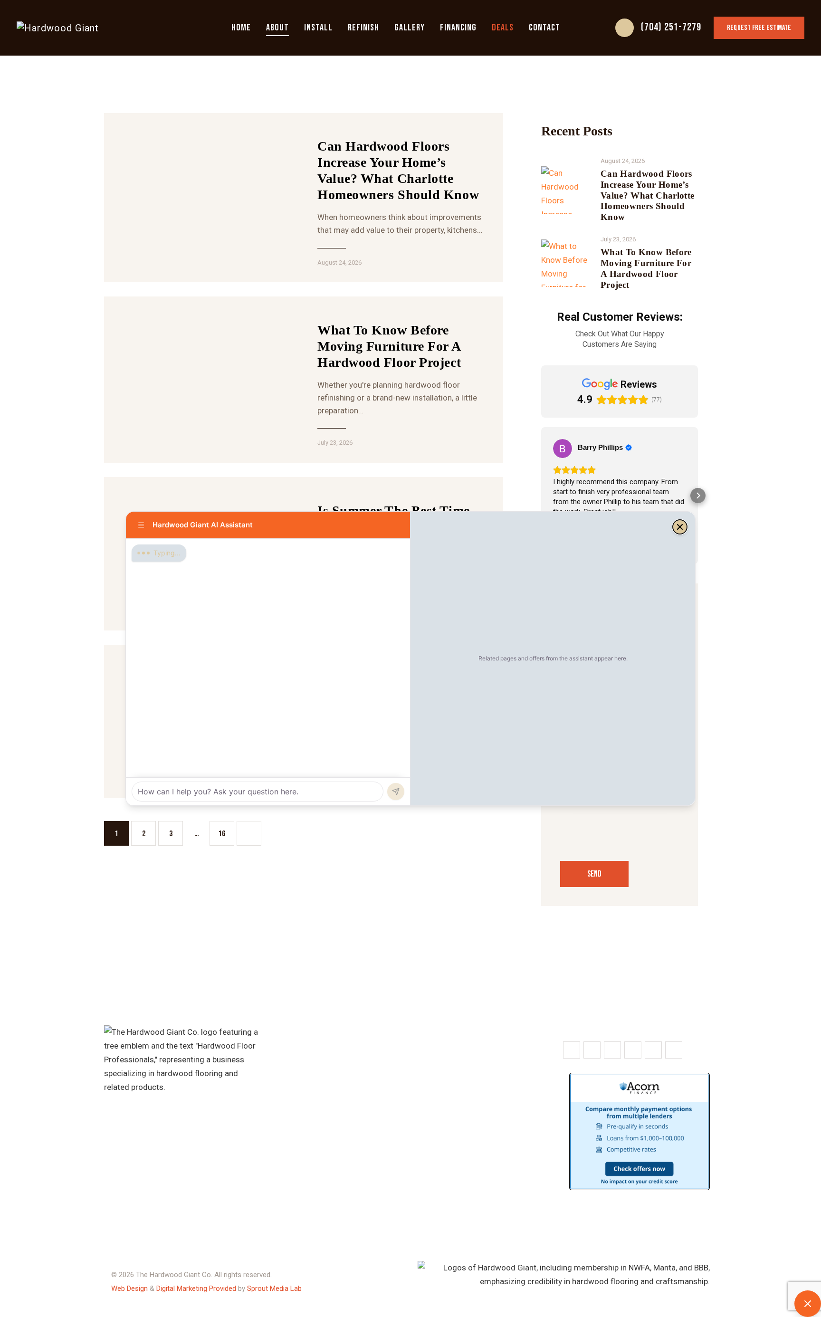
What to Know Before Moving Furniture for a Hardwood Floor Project (389, 346)
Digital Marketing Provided (196, 1288)
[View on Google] (562, 448)
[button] (541, 495)
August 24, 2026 (339, 262)
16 (222, 830)
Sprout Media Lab (274, 1288)
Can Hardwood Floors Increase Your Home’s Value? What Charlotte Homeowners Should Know (398, 170)
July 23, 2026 (335, 442)
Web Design (129, 1288)
